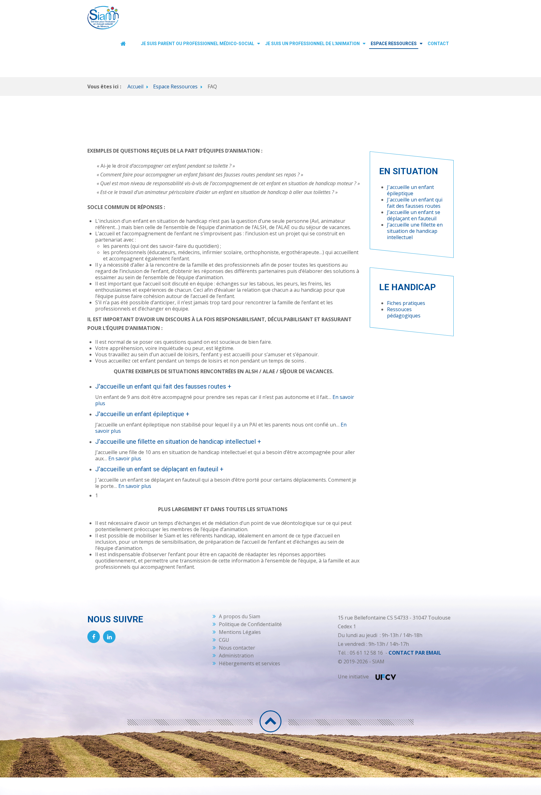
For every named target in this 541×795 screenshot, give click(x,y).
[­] (270, 721)
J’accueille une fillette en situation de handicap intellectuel (415, 231)
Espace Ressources (394, 43)
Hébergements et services (249, 663)
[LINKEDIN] (109, 636)
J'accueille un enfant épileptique (410, 190)
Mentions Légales (240, 632)
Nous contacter (237, 647)
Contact (438, 43)
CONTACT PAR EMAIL (415, 652)
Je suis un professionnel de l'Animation (312, 43)
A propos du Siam (239, 616)
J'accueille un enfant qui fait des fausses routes (414, 202)
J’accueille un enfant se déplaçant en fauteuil (413, 215)
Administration (236, 655)
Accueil (135, 86)
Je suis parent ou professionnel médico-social (197, 43)
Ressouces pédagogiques (403, 312)
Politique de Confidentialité (250, 624)
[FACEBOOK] (93, 636)
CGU (224, 639)
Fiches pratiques (406, 303)
